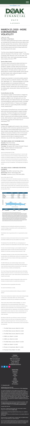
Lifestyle (15, 379)
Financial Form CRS (6, 385)
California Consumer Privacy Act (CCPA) (9, 403)
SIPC (16, 409)
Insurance (15, 375)
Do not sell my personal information (20, 404)
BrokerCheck (25, 388)
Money (15, 378)
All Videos (15, 382)
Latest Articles (15, 381)
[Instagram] (17, 20)
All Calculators (15, 384)
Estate (15, 374)
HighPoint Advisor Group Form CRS (7, 387)
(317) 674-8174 (16, 23)
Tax (15, 377)
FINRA (13, 409)
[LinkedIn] (13, 20)
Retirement (15, 371)
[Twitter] (11, 20)
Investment (15, 372)
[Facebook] (15, 20)
